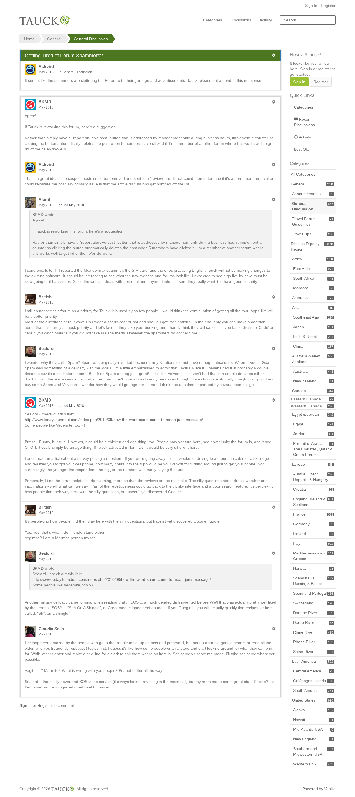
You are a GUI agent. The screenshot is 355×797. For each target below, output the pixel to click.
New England (313, 739)
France (313, 514)
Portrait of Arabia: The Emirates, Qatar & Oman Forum (313, 449)
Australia (313, 371)
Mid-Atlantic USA (313, 729)
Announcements (312, 193)
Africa (312, 259)
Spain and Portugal (313, 593)
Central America (313, 671)
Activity (266, 20)
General (312, 184)
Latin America (312, 661)
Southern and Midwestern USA (313, 751)
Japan (313, 327)
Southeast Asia (313, 317)
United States (312, 700)
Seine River (313, 651)
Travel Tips (312, 234)
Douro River (313, 622)
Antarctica (312, 298)
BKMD (45, 101)
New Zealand (313, 381)
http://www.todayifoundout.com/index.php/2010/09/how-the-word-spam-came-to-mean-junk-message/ (114, 419)
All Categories (303, 174)
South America (313, 690)
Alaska (313, 710)
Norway (313, 568)
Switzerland (313, 603)
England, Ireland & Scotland (313, 502)
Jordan (313, 434)
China (313, 346)
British (45, 296)
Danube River (313, 613)
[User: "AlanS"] (30, 202)
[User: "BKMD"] (30, 104)
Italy (313, 543)
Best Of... (302, 149)
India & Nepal (313, 336)
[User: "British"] (30, 299)
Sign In (311, 5)
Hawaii (313, 719)
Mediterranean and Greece (313, 556)
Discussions (240, 20)
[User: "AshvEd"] (30, 69)
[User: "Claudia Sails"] (30, 631)
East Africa (313, 268)
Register (328, 5)
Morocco (313, 288)
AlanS (44, 199)
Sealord (46, 348)
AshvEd (46, 66)
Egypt (313, 424)
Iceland (313, 533)
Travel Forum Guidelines (312, 221)
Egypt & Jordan (312, 414)
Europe (312, 464)
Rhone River (313, 642)
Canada (312, 391)
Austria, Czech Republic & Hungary (313, 477)
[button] (273, 55)
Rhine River (313, 632)
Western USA (313, 764)
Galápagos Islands (313, 681)
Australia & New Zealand (312, 359)
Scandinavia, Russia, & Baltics (313, 581)
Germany (313, 524)
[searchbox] (308, 20)
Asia (312, 307)
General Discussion (77, 72)
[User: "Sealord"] (30, 351)
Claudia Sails (51, 628)
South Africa (313, 278)
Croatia (313, 489)
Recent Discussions (304, 122)
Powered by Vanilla (319, 788)
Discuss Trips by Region (312, 246)
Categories (212, 20)
